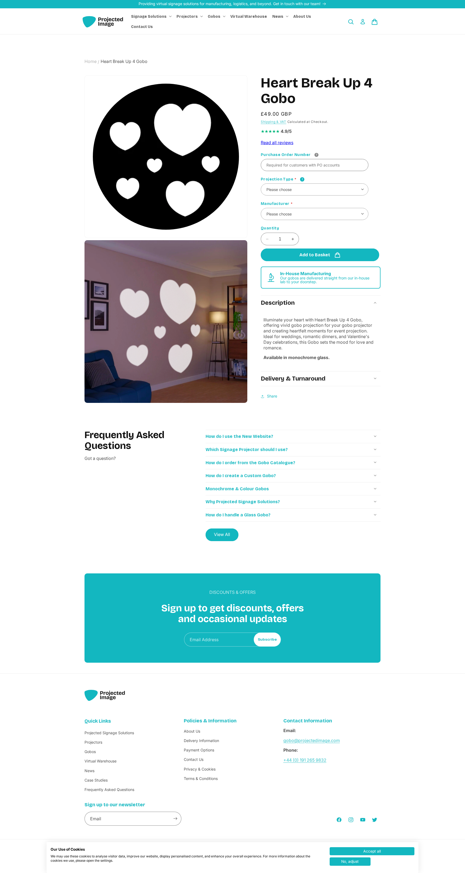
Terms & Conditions (201, 778)
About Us (192, 731)
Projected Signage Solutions (109, 732)
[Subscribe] (175, 819)
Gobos (90, 751)
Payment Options (199, 750)
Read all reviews (277, 142)
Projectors (93, 742)
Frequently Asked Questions (109, 789)
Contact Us (193, 759)
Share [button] (272, 396)
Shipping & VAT (273, 122)
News (89, 770)
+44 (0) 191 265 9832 (304, 760)
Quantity (270, 228)
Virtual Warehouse (100, 761)
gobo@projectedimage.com (311, 740)
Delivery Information (201, 740)
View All (222, 534)
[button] (151, 17)
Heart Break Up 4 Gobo (124, 61)
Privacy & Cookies (200, 769)
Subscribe (267, 639)
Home (90, 61)
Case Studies (96, 780)
